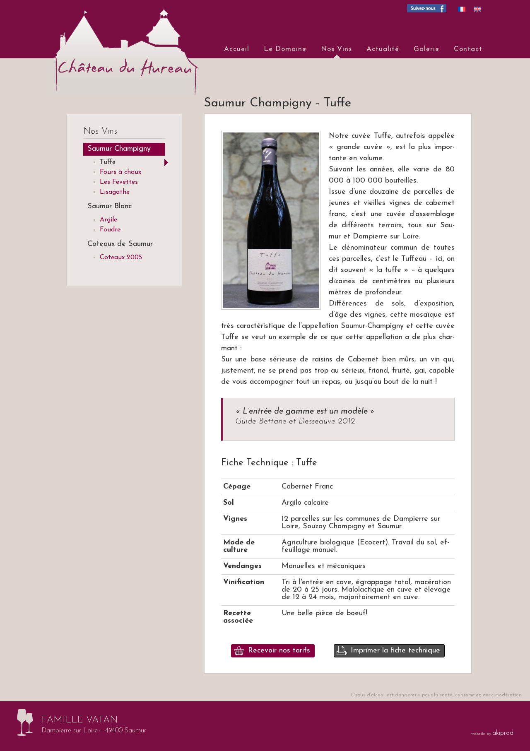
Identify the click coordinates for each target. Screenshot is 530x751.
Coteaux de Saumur (120, 244)
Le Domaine (285, 49)
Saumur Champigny (119, 149)
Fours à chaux (120, 172)
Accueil (236, 49)
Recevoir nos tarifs (279, 651)
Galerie (426, 49)
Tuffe (108, 162)
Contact (468, 49)
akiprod (502, 733)
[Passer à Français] (462, 8)
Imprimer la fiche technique (395, 651)
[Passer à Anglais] (477, 8)
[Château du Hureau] (120, 47)
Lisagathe (115, 192)
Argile (108, 220)
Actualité (382, 49)
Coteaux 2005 (121, 257)
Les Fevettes (119, 182)
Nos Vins (336, 49)
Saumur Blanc (109, 206)
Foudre (110, 229)
